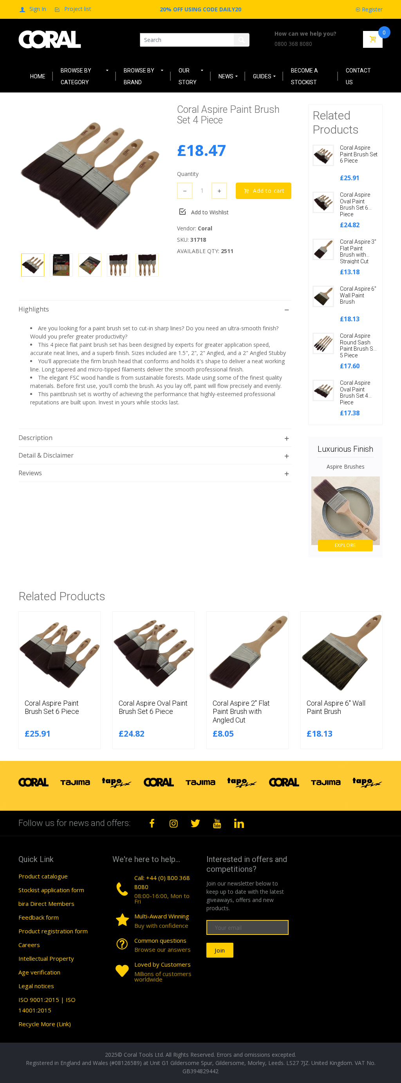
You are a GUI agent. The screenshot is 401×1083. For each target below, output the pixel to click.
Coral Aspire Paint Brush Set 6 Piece (359, 154)
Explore (345, 545)
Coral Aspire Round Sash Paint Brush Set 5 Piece (359, 346)
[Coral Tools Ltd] (49, 39)
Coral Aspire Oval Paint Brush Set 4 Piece (355, 393)
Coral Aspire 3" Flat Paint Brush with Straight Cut (358, 251)
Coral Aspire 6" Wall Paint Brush (358, 295)
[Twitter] (195, 823)
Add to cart (269, 190)
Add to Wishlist (210, 212)
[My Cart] (373, 39)
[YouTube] (217, 823)
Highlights (33, 309)
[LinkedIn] (239, 823)
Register (372, 9)
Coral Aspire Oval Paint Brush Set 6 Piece (355, 204)
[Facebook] (152, 823)
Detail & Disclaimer (46, 455)
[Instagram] (174, 823)
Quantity (188, 173)
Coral (205, 228)
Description (35, 437)
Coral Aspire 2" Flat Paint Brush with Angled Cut (241, 711)
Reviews (30, 473)
